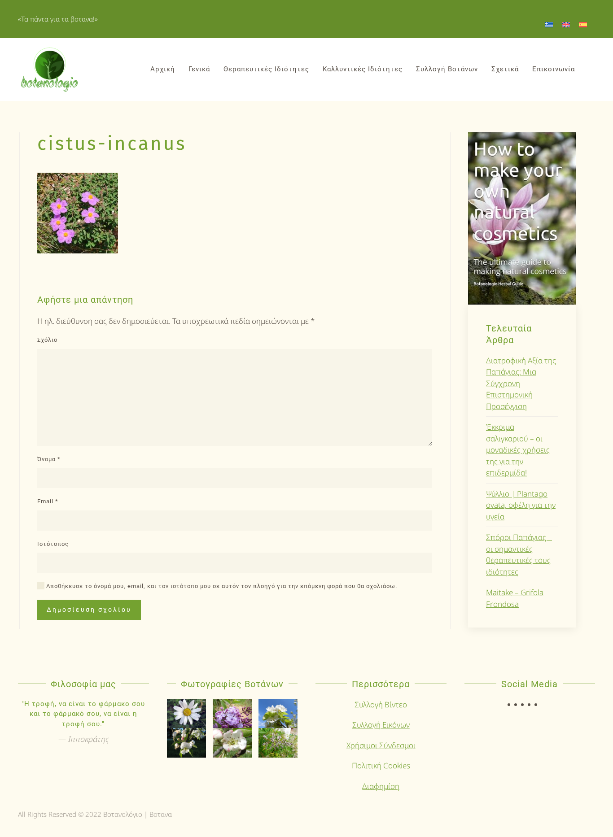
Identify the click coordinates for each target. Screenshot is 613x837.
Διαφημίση (380, 786)
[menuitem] (548, 24)
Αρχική (162, 69)
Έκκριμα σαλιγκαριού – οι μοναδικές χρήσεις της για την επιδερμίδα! (518, 450)
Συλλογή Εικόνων (381, 724)
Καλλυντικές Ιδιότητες (363, 69)
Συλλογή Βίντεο (381, 704)
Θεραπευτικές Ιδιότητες (266, 69)
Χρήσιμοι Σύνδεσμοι (381, 745)
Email (47, 501)
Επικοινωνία (553, 69)
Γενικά (199, 69)
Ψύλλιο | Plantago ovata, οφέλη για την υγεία (521, 505)
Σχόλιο (47, 339)
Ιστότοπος (53, 544)
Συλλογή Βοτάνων (447, 69)
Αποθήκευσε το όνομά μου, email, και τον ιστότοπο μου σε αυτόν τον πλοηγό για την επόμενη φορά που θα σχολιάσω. (220, 586)
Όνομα (49, 459)
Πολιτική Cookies (381, 765)
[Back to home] (49, 69)
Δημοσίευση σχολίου (89, 609)
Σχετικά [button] (505, 69)
